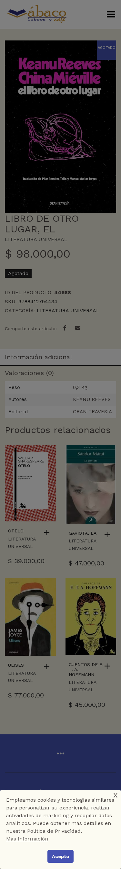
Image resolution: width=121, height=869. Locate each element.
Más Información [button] (27, 839)
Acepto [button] (60, 856)
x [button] (115, 795)
